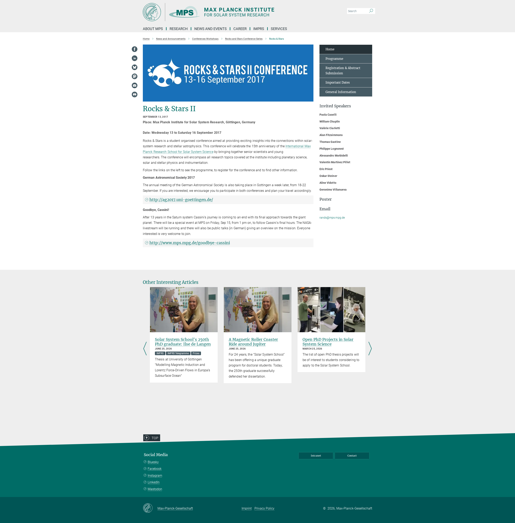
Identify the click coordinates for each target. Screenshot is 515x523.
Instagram (155, 475)
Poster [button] (325, 199)
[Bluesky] (135, 67)
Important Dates (337, 82)
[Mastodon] (135, 76)
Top (155, 438)
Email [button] (324, 209)
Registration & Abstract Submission (342, 70)
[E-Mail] (135, 85)
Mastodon (155, 489)
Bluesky (153, 462)
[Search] (371, 11)
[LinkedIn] (135, 58)
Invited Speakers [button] (335, 106)
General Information (340, 92)
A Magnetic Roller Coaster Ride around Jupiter (253, 342)
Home (329, 49)
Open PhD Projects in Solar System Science (328, 342)
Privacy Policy (264, 508)
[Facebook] (135, 49)
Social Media (156, 454)
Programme (334, 59)
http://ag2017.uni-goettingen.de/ (181, 199)
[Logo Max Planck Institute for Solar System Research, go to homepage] (218, 12)
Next (370, 349)
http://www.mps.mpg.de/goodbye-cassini (189, 242)
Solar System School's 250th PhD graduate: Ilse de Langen (183, 342)
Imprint (247, 508)
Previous (145, 349)
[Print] (135, 94)
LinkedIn (154, 482)
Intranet (316, 455)
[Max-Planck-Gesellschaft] (150, 508)
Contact (352, 455)
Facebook (155, 469)
